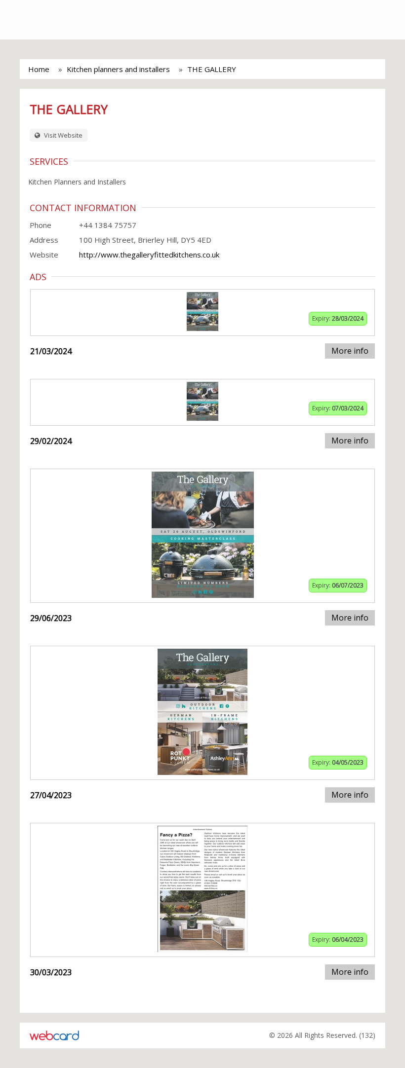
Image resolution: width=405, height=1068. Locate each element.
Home (38, 69)
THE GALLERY (211, 69)
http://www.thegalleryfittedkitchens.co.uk (149, 254)
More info (349, 350)
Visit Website (62, 135)
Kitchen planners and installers (118, 69)
